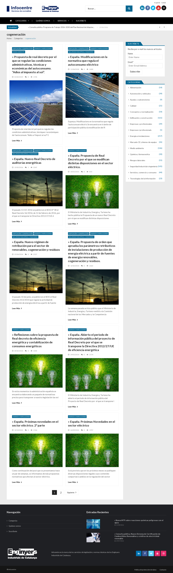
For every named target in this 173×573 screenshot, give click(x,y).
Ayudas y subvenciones (140, 100)
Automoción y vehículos (140, 93)
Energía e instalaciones (43, 48)
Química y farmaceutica (140, 154)
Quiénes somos (43, 21)
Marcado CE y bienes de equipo (143, 142)
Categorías (20, 21)
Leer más (16, 140)
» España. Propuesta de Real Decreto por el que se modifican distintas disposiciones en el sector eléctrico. (90, 161)
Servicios (62, 21)
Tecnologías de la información (143, 178)
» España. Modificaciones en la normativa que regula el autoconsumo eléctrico (87, 60)
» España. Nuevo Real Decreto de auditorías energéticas (33, 160)
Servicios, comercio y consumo (143, 172)
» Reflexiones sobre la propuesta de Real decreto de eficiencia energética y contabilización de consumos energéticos (35, 340)
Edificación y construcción (23, 48)
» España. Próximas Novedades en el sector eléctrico (91, 423)
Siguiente (70, 492)
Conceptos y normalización (141, 112)
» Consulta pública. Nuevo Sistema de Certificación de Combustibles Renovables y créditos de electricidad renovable (137, 536)
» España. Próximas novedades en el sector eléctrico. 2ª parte (35, 423)
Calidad (133, 106)
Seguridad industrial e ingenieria (81, 52)
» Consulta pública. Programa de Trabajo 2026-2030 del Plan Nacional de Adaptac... (61, 27)
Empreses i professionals (141, 130)
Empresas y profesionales (141, 124)
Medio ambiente (18, 52)
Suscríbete (81, 21)
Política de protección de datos (145, 570)
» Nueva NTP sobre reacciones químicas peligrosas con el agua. (138, 521)
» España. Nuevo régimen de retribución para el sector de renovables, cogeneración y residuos (36, 245)
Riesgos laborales (137, 160)
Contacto (163, 570)
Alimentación (135, 87)
